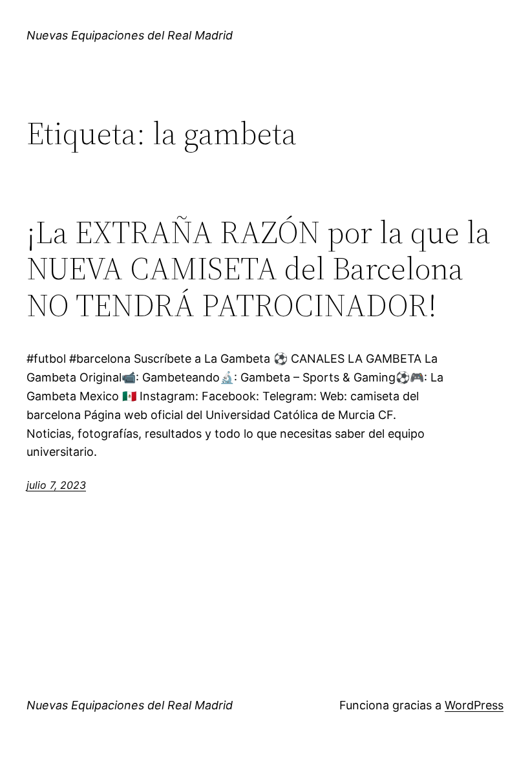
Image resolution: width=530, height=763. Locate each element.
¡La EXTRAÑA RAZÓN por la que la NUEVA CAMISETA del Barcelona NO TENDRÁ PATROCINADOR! (258, 269)
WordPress (474, 705)
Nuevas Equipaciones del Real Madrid (129, 35)
